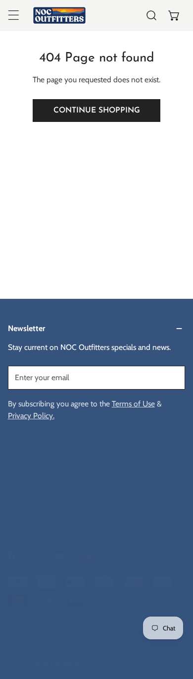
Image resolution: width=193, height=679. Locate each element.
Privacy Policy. (31, 415)
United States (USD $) (135, 556)
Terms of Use (133, 403)
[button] (174, 15)
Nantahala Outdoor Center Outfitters (96, 626)
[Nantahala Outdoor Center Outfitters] (59, 15)
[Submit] (172, 377)
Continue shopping (96, 110)
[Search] (151, 15)
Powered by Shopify (41, 642)
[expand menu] (13, 15)
